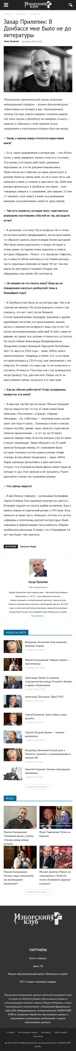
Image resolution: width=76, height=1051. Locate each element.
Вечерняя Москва (28, 546)
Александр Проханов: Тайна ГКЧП (44, 696)
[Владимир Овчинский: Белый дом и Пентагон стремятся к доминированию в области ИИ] (13, 754)
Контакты (38, 1036)
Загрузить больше (37, 786)
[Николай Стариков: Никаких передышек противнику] (13, 773)
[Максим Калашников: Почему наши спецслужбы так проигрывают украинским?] (20, 857)
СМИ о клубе (60, 1032)
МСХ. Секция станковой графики (38, 981)
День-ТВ (38, 966)
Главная (8, 13)
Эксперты (46, 1032)
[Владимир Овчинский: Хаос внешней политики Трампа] (13, 646)
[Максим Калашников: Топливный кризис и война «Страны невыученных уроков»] (20, 817)
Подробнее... (38, 615)
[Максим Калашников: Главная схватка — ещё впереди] (13, 664)
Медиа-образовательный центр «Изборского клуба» (38, 974)
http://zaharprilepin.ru (38, 587)
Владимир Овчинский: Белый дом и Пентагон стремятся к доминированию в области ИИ (48, 754)
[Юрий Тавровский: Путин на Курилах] (55, 817)
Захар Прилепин (11, 41)
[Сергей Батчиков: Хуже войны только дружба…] (13, 719)
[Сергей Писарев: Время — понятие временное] (13, 737)
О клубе (10, 1032)
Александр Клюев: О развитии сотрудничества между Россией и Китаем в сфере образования (48, 681)
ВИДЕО (10, 798)
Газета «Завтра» (38, 958)
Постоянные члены (27, 1032)
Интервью (35, 13)
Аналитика (21, 13)
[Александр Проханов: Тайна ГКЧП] (13, 701)
